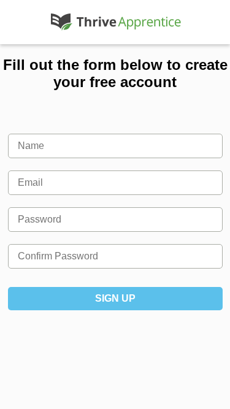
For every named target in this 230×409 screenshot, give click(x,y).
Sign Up (115, 298)
